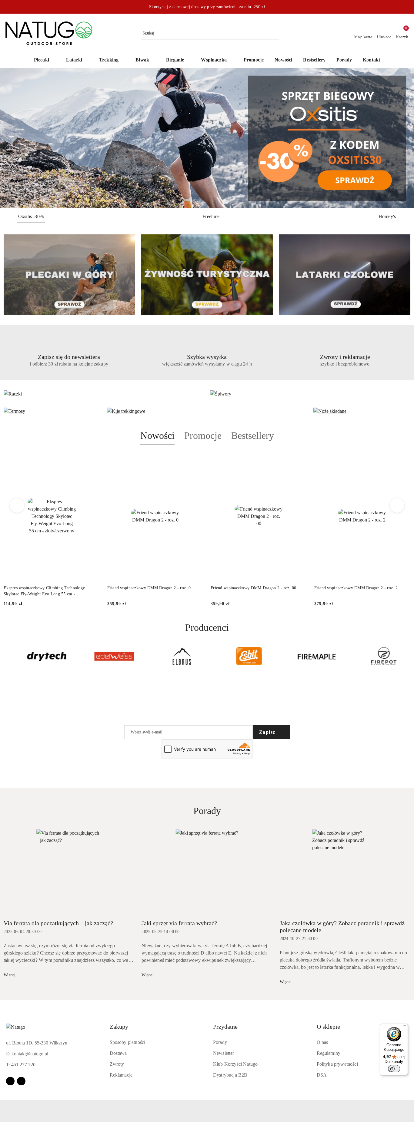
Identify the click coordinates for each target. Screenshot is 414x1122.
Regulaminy (329, 1053)
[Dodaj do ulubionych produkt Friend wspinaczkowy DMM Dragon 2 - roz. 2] (403, 459)
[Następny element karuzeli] (407, 656)
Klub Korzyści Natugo (235, 1064)
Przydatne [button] (225, 1026)
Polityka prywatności (337, 1064)
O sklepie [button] (328, 1026)
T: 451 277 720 (20, 1064)
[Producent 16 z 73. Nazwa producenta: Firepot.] (375, 656)
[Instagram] (21, 1081)
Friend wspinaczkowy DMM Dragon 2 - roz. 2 (356, 588)
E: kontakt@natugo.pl (27, 1053)
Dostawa (118, 1053)
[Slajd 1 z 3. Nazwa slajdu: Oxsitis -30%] (207, 138)
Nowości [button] (157, 435)
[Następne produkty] (397, 505)
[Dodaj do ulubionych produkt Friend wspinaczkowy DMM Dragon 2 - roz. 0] (196, 459)
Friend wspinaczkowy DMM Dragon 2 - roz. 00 (253, 588)
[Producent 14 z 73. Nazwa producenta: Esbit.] (241, 656)
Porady (220, 1042)
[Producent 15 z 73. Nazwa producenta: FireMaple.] (308, 656)
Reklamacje (121, 1074)
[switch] (394, 1068)
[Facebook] (10, 1081)
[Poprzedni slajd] (13, 138)
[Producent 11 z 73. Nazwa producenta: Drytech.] (38, 656)
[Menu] (404, 1027)
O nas (322, 1042)
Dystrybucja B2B (230, 1074)
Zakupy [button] (119, 1026)
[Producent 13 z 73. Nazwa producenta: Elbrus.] (173, 656)
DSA (322, 1074)
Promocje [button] (203, 435)
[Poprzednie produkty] (17, 505)
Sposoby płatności (127, 1042)
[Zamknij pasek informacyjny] (407, 7)
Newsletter (223, 1053)
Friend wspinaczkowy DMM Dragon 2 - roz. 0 (149, 588)
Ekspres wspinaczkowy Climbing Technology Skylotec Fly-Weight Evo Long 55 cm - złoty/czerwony (44, 591)
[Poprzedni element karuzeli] (6, 656)
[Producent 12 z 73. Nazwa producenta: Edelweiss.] (105, 656)
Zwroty (117, 1064)
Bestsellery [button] (252, 435)
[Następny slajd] (400, 138)
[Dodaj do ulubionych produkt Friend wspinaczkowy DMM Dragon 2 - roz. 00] (300, 459)
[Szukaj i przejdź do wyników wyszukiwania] (275, 33)
